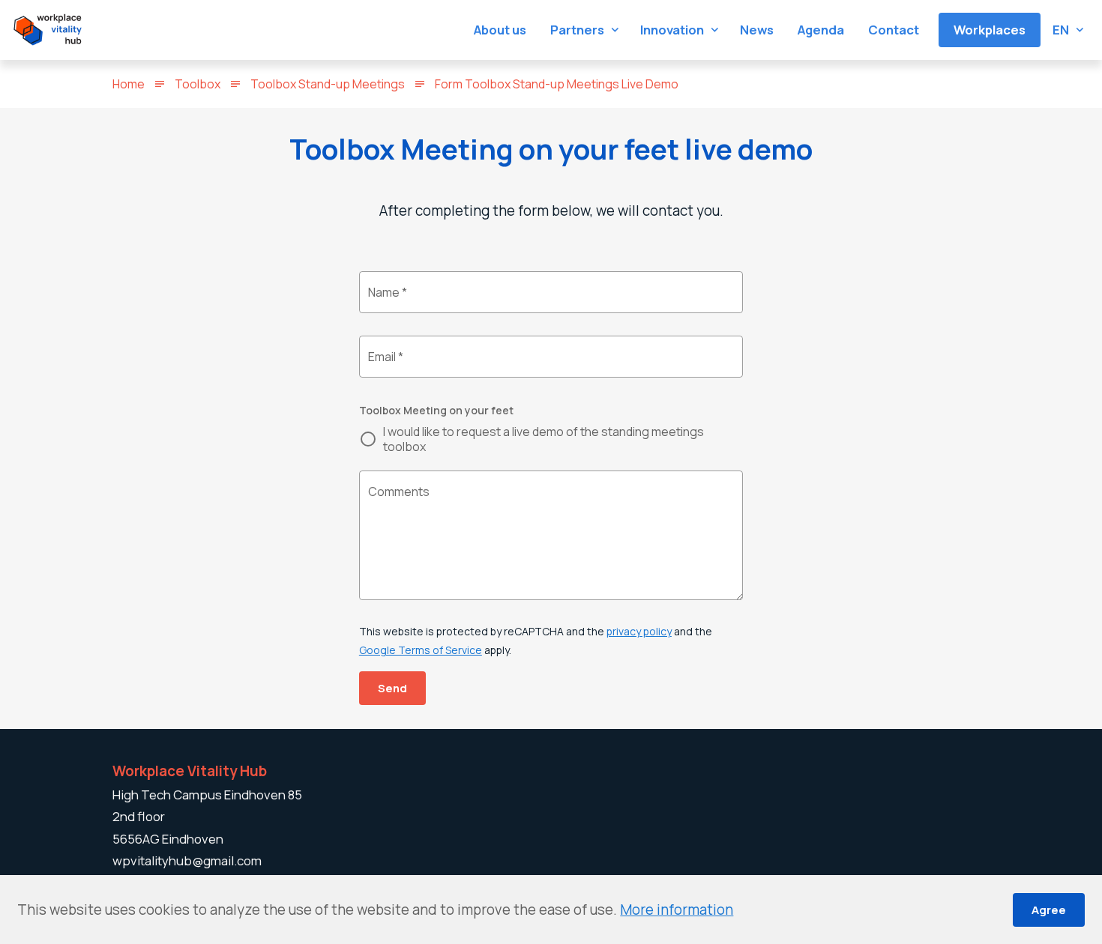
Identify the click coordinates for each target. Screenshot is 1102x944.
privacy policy (639, 631)
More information (676, 909)
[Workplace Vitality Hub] (47, 30)
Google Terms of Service (420, 650)
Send (392, 687)
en (1061, 29)
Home (128, 84)
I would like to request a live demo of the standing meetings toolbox (543, 439)
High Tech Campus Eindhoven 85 (207, 794)
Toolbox (197, 84)
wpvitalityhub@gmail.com (187, 860)
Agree (1049, 909)
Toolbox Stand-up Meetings (327, 84)
